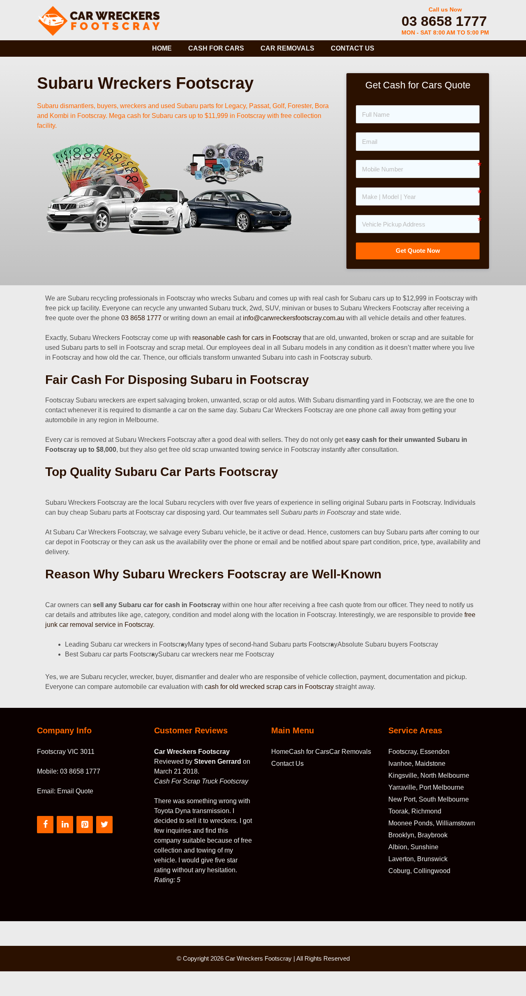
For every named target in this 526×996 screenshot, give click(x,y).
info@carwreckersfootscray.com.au (293, 317)
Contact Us (352, 48)
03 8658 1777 (444, 21)
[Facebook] (45, 824)
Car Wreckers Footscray (258, 958)
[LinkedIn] (65, 824)
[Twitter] (104, 824)
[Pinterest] (84, 824)
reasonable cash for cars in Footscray (246, 337)
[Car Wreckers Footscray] (101, 19)
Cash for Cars (216, 48)
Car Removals (287, 48)
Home (162, 48)
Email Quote (75, 791)
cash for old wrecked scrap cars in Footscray (269, 686)
